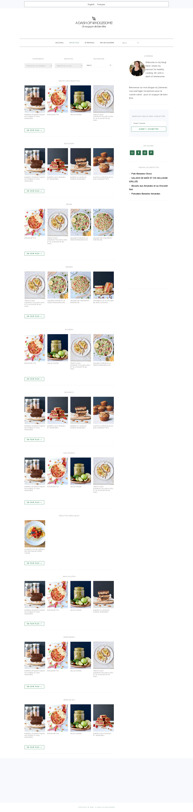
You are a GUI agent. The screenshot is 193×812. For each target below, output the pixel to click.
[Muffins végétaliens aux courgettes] (103, 174)
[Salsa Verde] (80, 112)
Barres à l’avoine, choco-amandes (78, 178)
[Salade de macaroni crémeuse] (103, 235)
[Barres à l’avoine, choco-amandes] (80, 174)
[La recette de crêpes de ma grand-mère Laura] (35, 546)
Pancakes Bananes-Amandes (145, 193)
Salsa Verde (76, 114)
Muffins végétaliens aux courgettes (103, 178)
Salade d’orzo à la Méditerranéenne (79, 239)
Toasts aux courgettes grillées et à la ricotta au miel (103, 117)
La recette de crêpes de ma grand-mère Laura (35, 551)
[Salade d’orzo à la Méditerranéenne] (80, 235)
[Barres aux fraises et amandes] (57, 174)
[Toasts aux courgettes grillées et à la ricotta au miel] (103, 112)
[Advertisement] (148, 244)
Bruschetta (53, 114)
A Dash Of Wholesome (96, 22)
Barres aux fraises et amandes (56, 178)
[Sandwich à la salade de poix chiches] (103, 298)
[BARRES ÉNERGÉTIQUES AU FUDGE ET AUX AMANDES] (35, 112)
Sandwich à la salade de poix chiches (103, 301)
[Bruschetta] (57, 112)
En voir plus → (34, 130)
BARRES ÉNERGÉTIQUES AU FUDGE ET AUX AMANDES (35, 116)
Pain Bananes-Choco (141, 173)
